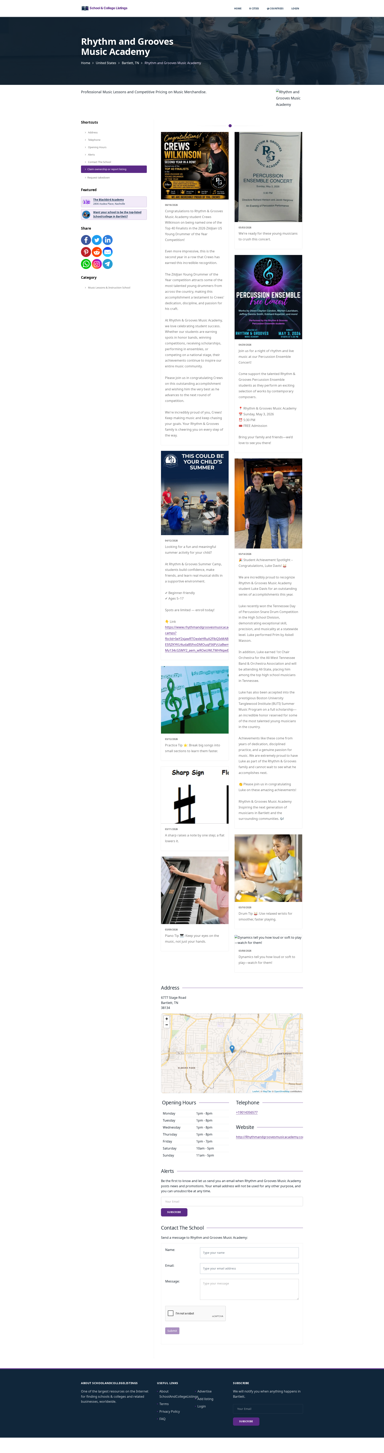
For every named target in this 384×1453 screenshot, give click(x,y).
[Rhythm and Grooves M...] (232, 1049)
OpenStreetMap (282, 1091)
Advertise (204, 1391)
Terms (164, 1404)
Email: (169, 1265)
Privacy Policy (169, 1411)
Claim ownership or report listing (106, 169)
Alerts (91, 154)
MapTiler (267, 1091)
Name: (170, 1250)
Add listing (205, 1399)
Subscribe (174, 1212)
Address (92, 132)
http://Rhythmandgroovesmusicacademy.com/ (271, 1137)
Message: (172, 1281)
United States (106, 63)
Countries (276, 8)
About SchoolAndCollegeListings (178, 1394)
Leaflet (255, 1091)
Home (238, 8)
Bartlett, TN (130, 63)
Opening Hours (96, 147)
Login (295, 8)
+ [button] (166, 1018)
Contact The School (99, 162)
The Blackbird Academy (108, 199)
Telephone (93, 140)
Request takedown (98, 177)
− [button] (166, 1024)
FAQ (162, 1419)
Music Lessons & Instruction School (108, 287)
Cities (255, 8)
